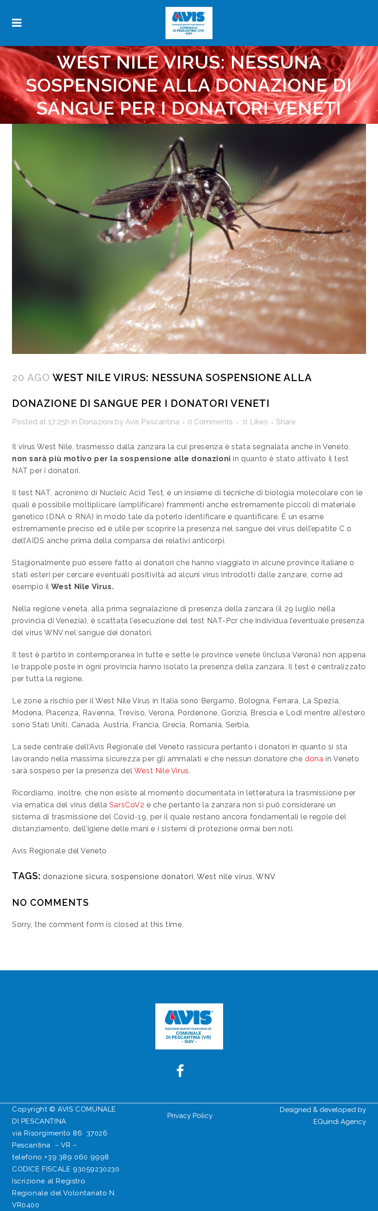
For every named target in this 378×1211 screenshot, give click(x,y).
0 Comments (210, 421)
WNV (266, 876)
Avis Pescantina (152, 421)
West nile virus (225, 876)
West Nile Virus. (162, 770)
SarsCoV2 (127, 804)
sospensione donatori (152, 876)
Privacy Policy (190, 1116)
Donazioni (96, 421)
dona (314, 758)
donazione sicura (75, 876)
